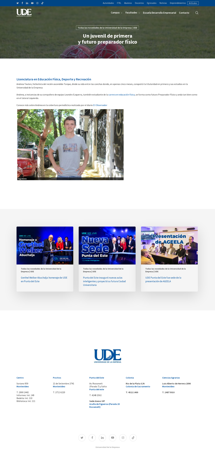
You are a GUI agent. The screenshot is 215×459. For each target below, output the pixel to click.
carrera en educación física (122, 94)
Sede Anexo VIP (97, 401)
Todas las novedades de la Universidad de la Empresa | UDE (107, 27)
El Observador (100, 105)
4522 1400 (133, 392)
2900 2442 (24, 392)
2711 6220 (60, 392)
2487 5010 (169, 392)
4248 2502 (97, 395)
